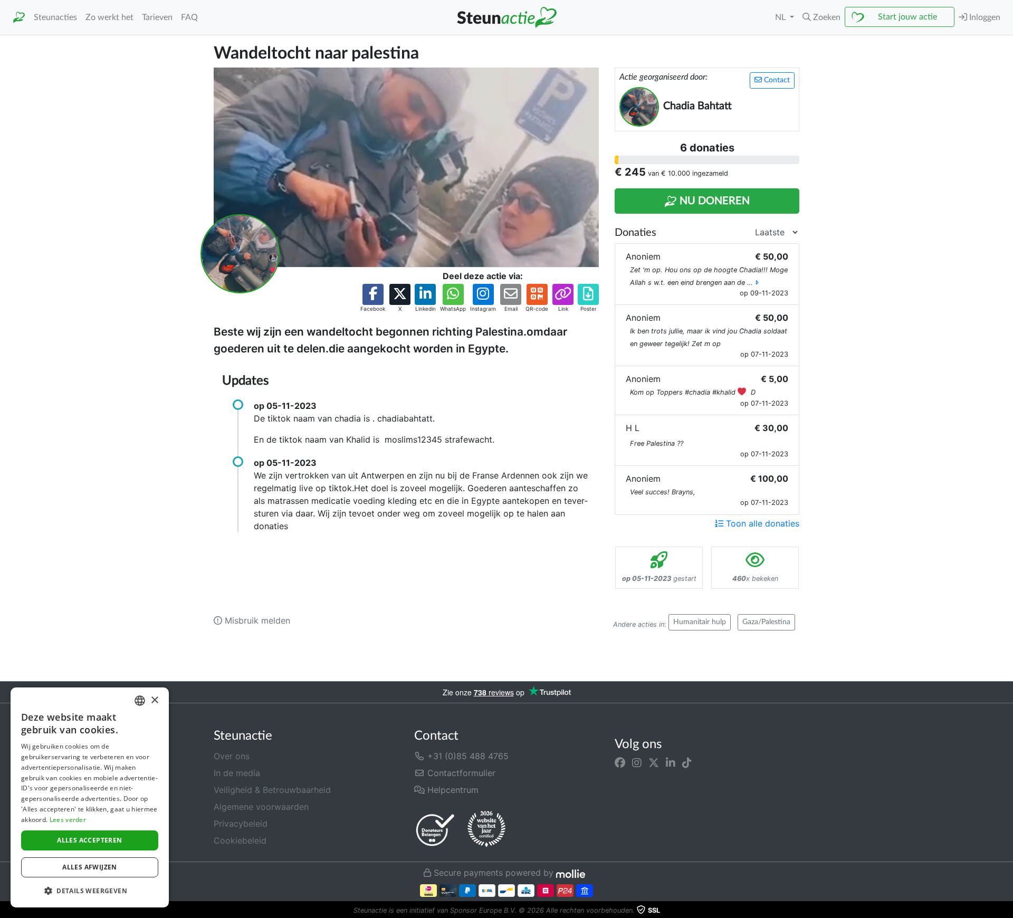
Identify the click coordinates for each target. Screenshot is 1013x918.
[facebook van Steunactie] (620, 762)
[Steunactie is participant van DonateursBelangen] (435, 829)
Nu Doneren (713, 201)
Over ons (232, 756)
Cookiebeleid (240, 840)
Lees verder (68, 819)
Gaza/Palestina (766, 622)
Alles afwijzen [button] (89, 867)
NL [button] (781, 17)
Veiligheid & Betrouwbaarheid (272, 790)
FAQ (189, 17)
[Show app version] (1005, 910)
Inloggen (983, 17)
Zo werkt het (109, 17)
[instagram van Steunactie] (637, 762)
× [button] (154, 700)
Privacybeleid (240, 823)
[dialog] (90, 797)
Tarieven (157, 17)
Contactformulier (460, 773)
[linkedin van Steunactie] (670, 762)
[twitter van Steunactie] (653, 762)
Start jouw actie (907, 17)
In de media (237, 773)
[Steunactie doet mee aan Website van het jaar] (486, 829)
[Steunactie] (19, 17)
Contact (776, 80)
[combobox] (140, 700)
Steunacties (55, 17)
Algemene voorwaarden (261, 806)
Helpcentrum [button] (452, 790)
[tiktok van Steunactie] (687, 762)
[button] (821, 17)
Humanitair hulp (699, 622)
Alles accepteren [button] (89, 840)
